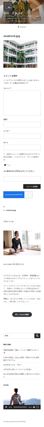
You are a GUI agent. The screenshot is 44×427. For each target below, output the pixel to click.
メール (6, 131)
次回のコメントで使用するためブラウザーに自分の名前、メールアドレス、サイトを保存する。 (21, 157)
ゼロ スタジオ (13, 13)
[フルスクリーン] (38, 407)
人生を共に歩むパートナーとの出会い (17, 369)
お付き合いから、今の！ (12, 365)
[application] (22, 398)
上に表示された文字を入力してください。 (19, 171)
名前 (5, 119)
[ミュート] (34, 407)
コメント (7, 88)
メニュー (23, 27)
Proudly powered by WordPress (14, 421)
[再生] (6, 407)
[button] (22, 398)
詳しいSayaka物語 (22, 314)
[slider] (20, 407)
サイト (5, 142)
